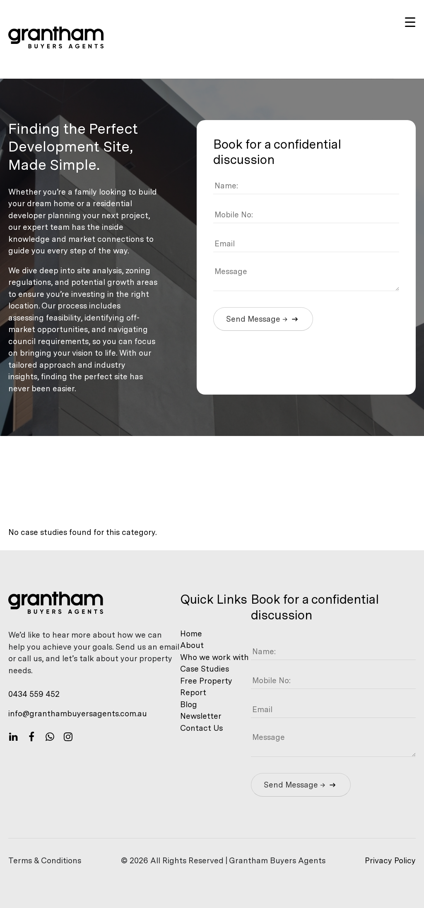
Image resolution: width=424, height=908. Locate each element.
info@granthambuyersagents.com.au (77, 713)
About (192, 645)
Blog (188, 704)
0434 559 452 (34, 694)
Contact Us (201, 728)
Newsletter (201, 716)
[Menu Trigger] (410, 21)
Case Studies (204, 669)
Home (191, 633)
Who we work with (214, 657)
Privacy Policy (390, 860)
